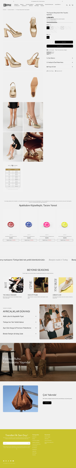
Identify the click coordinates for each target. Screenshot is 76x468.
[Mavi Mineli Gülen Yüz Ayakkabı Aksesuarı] (29, 221)
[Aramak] (67, 5)
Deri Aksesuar (34, 447)
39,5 (62, 27)
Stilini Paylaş (34, 453)
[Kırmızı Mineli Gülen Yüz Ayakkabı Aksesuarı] (11, 221)
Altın (48, 37)
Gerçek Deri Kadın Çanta (36, 444)
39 (59, 28)
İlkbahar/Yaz (34, 436)
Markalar (33, 438)
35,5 (48, 27)
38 (52, 32)
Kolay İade (34, 454)
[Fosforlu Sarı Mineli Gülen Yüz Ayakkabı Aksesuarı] (65, 221)
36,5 (55, 32)
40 (66, 28)
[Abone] (29, 443)
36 (56, 28)
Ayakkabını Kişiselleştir (36, 442)
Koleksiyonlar (34, 449)
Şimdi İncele (47, 402)
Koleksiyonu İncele (6, 366)
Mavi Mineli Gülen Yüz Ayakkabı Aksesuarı (29, 236)
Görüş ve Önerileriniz (48, 440)
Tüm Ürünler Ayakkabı (35, 440)
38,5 (51, 27)
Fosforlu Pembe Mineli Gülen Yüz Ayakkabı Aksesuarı (47, 236)
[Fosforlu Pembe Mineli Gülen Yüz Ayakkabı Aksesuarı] (47, 221)
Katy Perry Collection (11, 9)
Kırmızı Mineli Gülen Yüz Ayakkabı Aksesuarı (11, 236)
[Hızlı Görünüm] (17, 211)
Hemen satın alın (60, 46)
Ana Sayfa (4, 9)
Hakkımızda (34, 451)
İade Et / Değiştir (47, 436)
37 (48, 32)
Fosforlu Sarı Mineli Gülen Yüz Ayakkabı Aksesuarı (65, 236)
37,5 (70, 28)
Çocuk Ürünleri (34, 445)
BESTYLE (7, 463)
